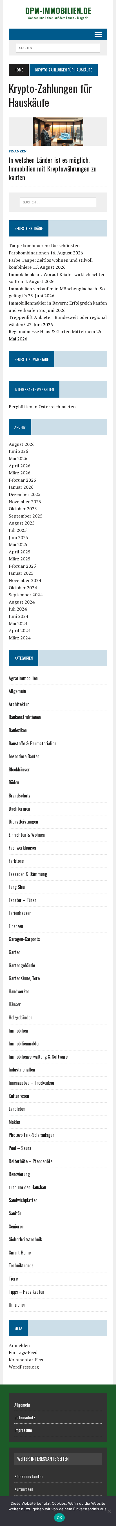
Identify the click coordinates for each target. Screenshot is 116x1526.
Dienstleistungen (23, 821)
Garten (15, 952)
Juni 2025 (18, 537)
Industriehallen (22, 1069)
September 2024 (26, 595)
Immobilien (18, 1030)
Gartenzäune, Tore (24, 978)
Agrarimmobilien (23, 678)
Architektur (19, 704)
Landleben (17, 1108)
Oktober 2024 (23, 588)
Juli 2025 (18, 530)
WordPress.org (24, 1367)
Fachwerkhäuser (23, 847)
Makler (15, 1122)
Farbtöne (16, 860)
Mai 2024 (18, 623)
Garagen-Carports (24, 939)
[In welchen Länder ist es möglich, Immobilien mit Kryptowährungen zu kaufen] (58, 142)
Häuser (15, 1004)
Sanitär (15, 1213)
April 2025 (19, 552)
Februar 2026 (22, 480)
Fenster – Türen (22, 900)
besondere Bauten (24, 756)
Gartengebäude (22, 965)
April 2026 (19, 466)
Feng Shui (17, 886)
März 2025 (19, 559)
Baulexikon (18, 730)
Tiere (13, 1278)
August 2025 (22, 523)
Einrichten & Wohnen (27, 834)
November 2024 (25, 580)
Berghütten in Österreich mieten (42, 406)
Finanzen (17, 151)
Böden (14, 782)
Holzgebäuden (20, 1017)
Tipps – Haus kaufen (26, 1291)
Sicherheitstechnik (25, 1239)
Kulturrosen (19, 1096)
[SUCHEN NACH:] (58, 47)
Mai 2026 (18, 458)
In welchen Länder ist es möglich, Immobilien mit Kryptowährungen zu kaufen (53, 168)
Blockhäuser (19, 769)
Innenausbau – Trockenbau (31, 1082)
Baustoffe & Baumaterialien (32, 743)
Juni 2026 (18, 451)
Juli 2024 (18, 609)
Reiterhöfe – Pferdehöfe (30, 1161)
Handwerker (19, 991)
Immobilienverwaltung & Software (38, 1056)
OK (59, 1517)
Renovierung (19, 1174)
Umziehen (17, 1304)
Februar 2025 (22, 566)
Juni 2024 (18, 616)
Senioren (16, 1226)
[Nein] (109, 1511)
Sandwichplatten (23, 1200)
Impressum (23, 1430)
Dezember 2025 (25, 494)
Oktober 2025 (23, 508)
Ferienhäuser (20, 913)
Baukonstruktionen (25, 717)
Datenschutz (24, 1417)
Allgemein (17, 691)
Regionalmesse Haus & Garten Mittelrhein (52, 331)
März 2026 (19, 473)
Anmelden (19, 1345)
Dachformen (19, 808)
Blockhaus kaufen (28, 1476)
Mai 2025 (18, 544)
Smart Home (20, 1252)
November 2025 (25, 501)
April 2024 (19, 630)
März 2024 (19, 638)
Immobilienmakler (24, 1043)
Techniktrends (21, 1265)
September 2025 (26, 516)
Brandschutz (19, 795)
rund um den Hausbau (27, 1187)
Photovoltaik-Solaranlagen (31, 1134)
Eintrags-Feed (23, 1352)
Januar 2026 (21, 487)
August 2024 (22, 602)
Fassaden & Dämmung (28, 874)
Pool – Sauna (20, 1148)
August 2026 (22, 444)
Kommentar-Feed (26, 1359)
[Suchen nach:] (58, 202)
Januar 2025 (21, 573)
